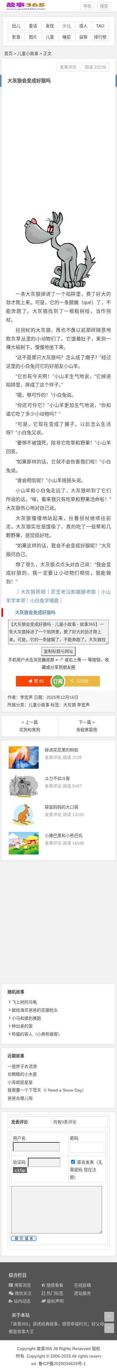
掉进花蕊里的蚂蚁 (61, 749)
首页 (8, 53)
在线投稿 (82, 1285)
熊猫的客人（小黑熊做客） (37, 1034)
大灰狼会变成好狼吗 (35, 612)
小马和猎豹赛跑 (26, 1018)
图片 (33, 37)
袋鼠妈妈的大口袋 (61, 807)
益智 (83, 37)
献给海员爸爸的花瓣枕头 (35, 1010)
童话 (33, 25)
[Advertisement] (58, 148)
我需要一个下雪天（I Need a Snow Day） (47, 1090)
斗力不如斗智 (57, 778)
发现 (50, 25)
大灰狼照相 (33, 591)
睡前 (66, 37)
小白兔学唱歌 (44, 600)
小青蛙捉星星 (20, 1082)
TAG (100, 25)
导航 (87, 6)
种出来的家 (22, 1026)
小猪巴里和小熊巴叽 (63, 835)
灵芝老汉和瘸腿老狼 (73, 591)
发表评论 (68, 67)
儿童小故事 (27, 53)
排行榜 (100, 37)
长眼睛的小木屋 (22, 1074)
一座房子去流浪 (22, 1066)
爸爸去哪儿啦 (20, 1098)
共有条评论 (64, 1122)
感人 (83, 25)
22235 (82, 681)
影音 (16, 37)
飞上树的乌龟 (24, 1002)
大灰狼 (69, 704)
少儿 (66, 25)
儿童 (50, 37)
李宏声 (83, 704)
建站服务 (82, 1293)
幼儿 (16, 25)
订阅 (58, 681)
